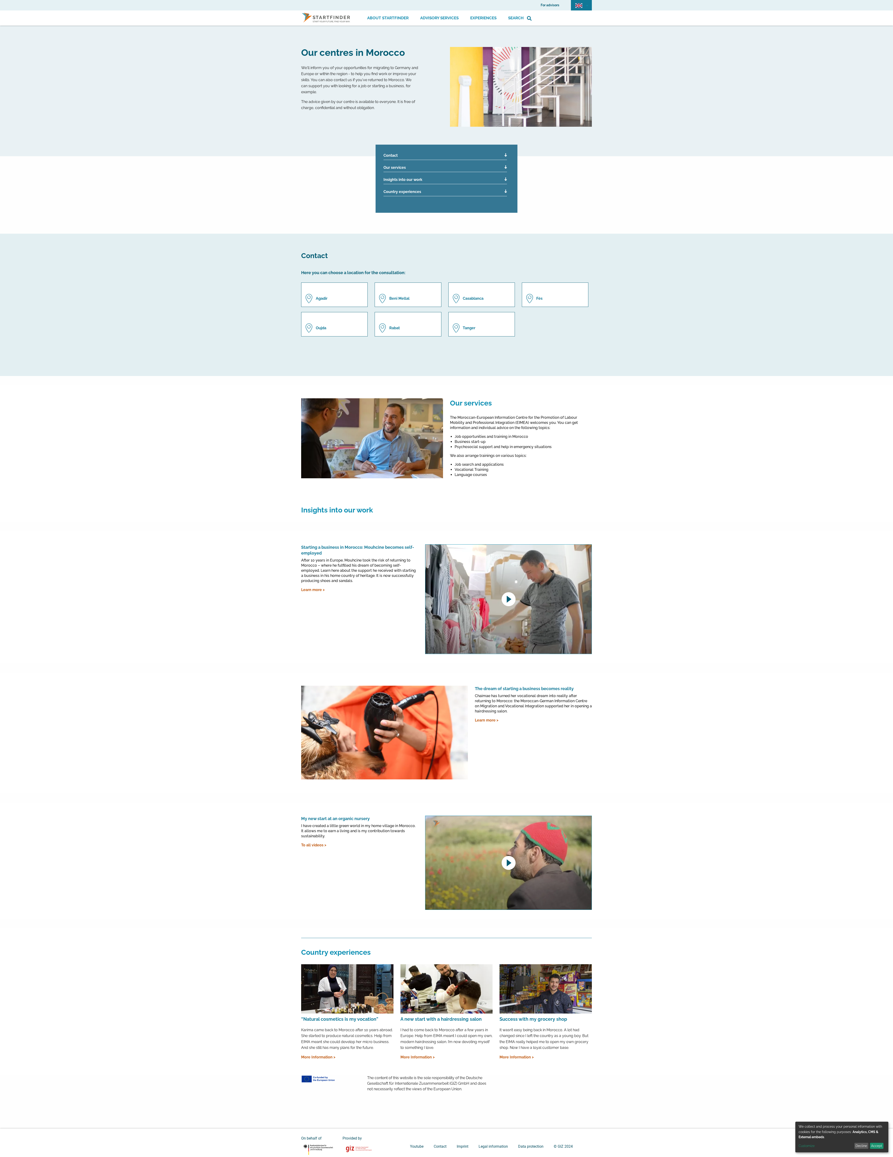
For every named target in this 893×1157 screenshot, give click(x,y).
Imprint (462, 1146)
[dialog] (841, 1137)
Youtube (416, 1146)
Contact (390, 155)
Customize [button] (807, 1146)
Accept (876, 1146)
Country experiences (402, 192)
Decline (861, 1146)
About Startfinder (388, 18)
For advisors (550, 5)
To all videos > (313, 845)
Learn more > (313, 590)
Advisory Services (439, 18)
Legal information (493, 1146)
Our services (394, 167)
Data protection (530, 1146)
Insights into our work (402, 179)
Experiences (483, 18)
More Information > (318, 1057)
